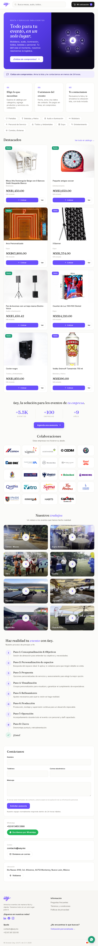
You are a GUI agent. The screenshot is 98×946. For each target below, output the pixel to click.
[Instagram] (13, 918)
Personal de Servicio (17, 124)
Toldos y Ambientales (44, 124)
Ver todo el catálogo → (84, 140)
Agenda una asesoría (47, 425)
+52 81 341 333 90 (11, 933)
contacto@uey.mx (11, 929)
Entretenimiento (80, 124)
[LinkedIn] (5, 918)
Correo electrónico (57, 769)
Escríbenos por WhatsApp (24, 832)
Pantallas (12, 118)
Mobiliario (76, 118)
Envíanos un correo (21, 854)
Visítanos (17, 875)
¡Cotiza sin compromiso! (25, 59)
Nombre (10, 757)
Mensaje (10, 780)
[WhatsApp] (91, 939)
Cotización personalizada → (63, 929)
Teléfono (10, 769)
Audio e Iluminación (55, 118)
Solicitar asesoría (18, 806)
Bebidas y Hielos (31, 118)
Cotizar (23, 200)
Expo (63, 124)
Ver (42, 200)
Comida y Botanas (16, 130)
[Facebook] (9, 918)
